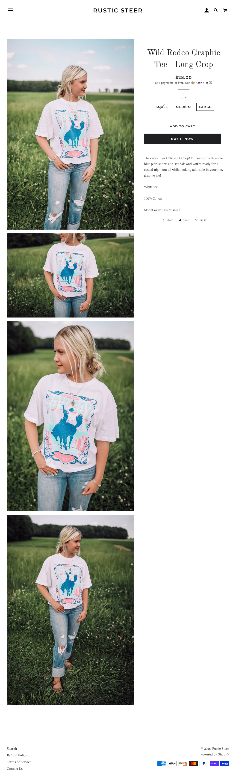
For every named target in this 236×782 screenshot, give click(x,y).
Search (12, 748)
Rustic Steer (118, 10)
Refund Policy (17, 755)
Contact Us (15, 769)
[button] (183, 83)
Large (205, 107)
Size (183, 97)
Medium (183, 107)
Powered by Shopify (215, 754)
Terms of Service (19, 762)
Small (162, 107)
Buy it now (182, 139)
